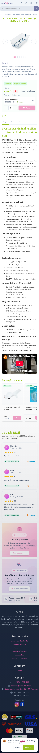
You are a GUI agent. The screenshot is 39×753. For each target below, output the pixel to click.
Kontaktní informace (19, 658)
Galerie (13, 122)
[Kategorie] (37, 3)
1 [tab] (14, 57)
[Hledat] (36, 8)
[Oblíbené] (21, 3)
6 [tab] (25, 57)
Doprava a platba (19, 644)
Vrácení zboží (19, 655)
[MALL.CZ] (16, 717)
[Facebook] (22, 704)
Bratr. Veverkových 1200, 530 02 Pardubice (21, 689)
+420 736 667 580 (21, 682)
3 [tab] (19, 57)
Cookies (22, 741)
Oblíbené (7, 116)
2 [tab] (17, 57)
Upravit (17, 747)
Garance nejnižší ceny (27, 91)
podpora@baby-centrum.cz (21, 685)
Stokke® (5, 63)
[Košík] (31, 3)
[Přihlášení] (26, 3)
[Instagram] (17, 704)
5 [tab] (23, 57)
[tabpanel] (19, 40)
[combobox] (19, 100)
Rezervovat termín (21, 589)
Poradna (22, 122)
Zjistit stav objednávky (19, 641)
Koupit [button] (28, 108)
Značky (19, 670)
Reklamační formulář (19, 651)
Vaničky (8, 15)
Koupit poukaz (18, 553)
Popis (5, 122)
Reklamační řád (19, 648)
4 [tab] (21, 57)
